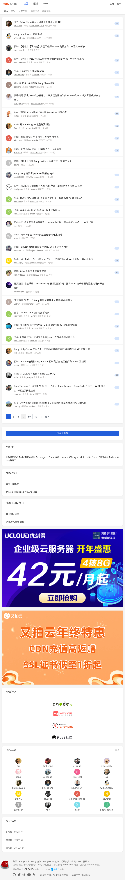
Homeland (67, 864)
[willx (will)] (9, 375)
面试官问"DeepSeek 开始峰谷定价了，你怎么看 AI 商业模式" (48, 197)
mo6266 (32, 303)
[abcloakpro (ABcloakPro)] (9, 284)
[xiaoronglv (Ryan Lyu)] (107, 761)
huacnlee (18, 25)
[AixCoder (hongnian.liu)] (9, 137)
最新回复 (46, 10)
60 (35, 416)
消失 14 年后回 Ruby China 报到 (34, 83)
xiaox (77, 809)
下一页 (44, 416)
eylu (29, 365)
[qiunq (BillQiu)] (9, 162)
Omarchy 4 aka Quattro (29, 70)
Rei (15, 128)
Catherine (48, 765)
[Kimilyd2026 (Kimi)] (9, 272)
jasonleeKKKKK (39, 250)
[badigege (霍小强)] (9, 96)
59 (29, 416)
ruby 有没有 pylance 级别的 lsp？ (34, 173)
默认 (6, 10)
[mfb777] (18, 794)
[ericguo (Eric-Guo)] (9, 387)
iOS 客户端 (45, 874)
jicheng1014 (77, 787)
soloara (17, 86)
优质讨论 (34, 10)
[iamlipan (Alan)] (9, 186)
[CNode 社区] (62, 703)
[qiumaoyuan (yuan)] (18, 783)
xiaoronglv (106, 765)
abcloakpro (19, 291)
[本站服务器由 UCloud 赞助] (28, 869)
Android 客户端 (60, 874)
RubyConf (24, 861)
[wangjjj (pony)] (9, 235)
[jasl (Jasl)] (107, 772)
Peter (16, 115)
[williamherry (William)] (9, 35)
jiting (18, 776)
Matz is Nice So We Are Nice (22, 491)
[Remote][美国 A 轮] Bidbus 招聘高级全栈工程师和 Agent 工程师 (50, 361)
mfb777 (18, 798)
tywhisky (18, 809)
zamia (16, 365)
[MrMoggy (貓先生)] (9, 260)
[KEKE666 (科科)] (9, 199)
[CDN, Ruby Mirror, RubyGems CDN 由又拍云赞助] (54, 869)
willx (16, 377)
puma (35, 62)
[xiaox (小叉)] (77, 805)
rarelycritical (30, 128)
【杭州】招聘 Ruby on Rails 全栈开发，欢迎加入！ (43, 161)
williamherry (19, 37)
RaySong (47, 798)
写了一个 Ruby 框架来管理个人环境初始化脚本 (43, 300)
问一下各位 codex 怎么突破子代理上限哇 (38, 234)
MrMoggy (18, 262)
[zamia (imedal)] (9, 362)
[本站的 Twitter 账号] (19, 875)
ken (35, 37)
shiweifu (35, 74)
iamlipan (18, 189)
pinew (31, 394)
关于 (15, 861)
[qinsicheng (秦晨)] (9, 72)
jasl (106, 776)
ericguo (30, 115)
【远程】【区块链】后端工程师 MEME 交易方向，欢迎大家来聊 (49, 46)
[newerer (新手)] (107, 794)
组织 (73, 861)
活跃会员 (65, 861)
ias (15, 225)
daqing (17, 406)
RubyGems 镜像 (16, 521)
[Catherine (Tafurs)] (48, 761)
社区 (25, 3)
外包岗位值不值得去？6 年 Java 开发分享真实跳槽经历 (44, 336)
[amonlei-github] (77, 794)
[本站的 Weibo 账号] (23, 875)
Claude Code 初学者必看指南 (31, 312)
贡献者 (86, 861)
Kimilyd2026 (19, 274)
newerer (36, 177)
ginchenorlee (20, 50)
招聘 (35, 3)
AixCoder (18, 140)
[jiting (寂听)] (18, 772)
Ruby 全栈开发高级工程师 (30, 271)
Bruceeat (77, 776)
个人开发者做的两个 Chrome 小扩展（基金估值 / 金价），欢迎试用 (53, 222)
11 (117, 113)
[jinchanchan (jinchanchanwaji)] (107, 805)
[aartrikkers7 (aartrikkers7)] (9, 60)
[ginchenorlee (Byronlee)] (9, 47)
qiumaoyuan (18, 787)
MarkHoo (33, 406)
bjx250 (36, 274)
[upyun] (62, 647)
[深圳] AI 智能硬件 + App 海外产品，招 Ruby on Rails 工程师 (48, 185)
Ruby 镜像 (14, 513)
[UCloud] (62, 567)
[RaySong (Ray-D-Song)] (48, 794)
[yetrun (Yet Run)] (9, 301)
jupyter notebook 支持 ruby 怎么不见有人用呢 (41, 246)
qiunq (16, 164)
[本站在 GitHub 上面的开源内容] (14, 875)
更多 (117, 750)
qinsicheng (19, 74)
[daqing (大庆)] (9, 404)
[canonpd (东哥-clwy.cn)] (48, 772)
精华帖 (23, 10)
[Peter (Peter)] (9, 113)
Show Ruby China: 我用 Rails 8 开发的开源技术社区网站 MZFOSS (50, 402)
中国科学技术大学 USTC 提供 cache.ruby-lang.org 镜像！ (46, 324)
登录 (119, 3)
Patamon (18, 152)
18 (117, 272)
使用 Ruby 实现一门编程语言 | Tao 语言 (37, 148)
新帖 (13, 10)
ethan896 (35, 262)
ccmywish (18, 328)
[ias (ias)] (9, 223)
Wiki (45, 3)
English (86, 874)
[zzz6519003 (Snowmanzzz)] (9, 174)
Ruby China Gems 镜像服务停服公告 (36, 21)
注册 (112, 3)
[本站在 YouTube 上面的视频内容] (29, 875)
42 (117, 23)
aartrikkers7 (19, 62)
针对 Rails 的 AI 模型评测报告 (32, 124)
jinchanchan (106, 809)
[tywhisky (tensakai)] (18, 805)
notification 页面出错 (28, 34)
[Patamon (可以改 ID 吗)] (9, 150)
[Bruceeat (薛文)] (77, 772)
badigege (18, 103)
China (9, 3)
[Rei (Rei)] (9, 125)
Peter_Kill (34, 201)
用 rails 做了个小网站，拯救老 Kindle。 (37, 136)
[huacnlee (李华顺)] (9, 23)
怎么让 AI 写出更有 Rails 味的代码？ (35, 373)
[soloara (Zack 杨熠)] (9, 84)
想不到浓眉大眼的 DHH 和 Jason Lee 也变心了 (40, 112)
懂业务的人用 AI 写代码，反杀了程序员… (38, 210)
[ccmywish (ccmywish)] (9, 326)
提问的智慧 (13, 483)
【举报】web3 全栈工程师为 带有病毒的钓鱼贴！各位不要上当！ (50, 58)
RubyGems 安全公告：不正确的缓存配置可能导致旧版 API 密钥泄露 (52, 349)
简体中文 (76, 874)
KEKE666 (18, 201)
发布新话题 (62, 433)
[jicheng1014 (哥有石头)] (77, 783)
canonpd (47, 776)
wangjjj (17, 238)
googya (29, 377)
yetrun (17, 303)
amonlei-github (37, 25)
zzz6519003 (19, 177)
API (79, 861)
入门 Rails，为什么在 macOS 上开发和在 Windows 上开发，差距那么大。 (54, 259)
